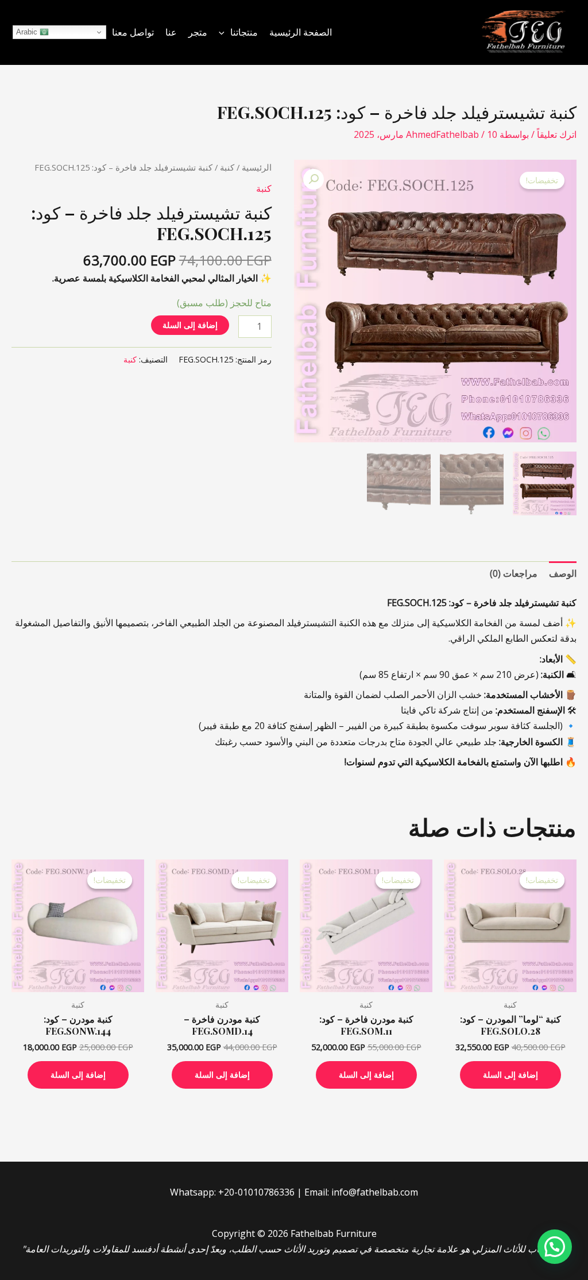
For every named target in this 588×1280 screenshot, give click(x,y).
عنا (171, 32)
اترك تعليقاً (557, 134)
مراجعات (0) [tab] (513, 573)
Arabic (28, 32)
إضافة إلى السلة (190, 324)
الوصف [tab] (563, 573)
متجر (197, 32)
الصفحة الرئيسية (300, 32)
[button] (224, 32)
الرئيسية (257, 167)
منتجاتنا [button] (244, 32)
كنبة (227, 167)
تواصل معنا (133, 32)
